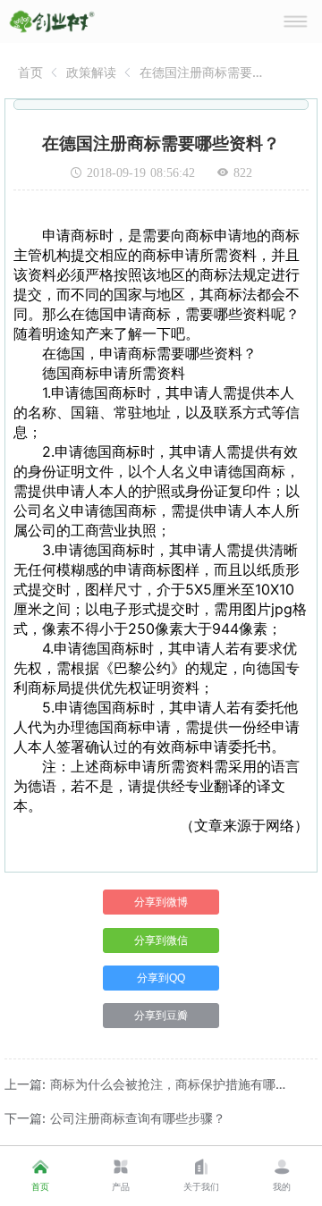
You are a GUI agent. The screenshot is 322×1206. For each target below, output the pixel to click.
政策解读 (91, 72)
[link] (30, 72)
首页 (30, 72)
